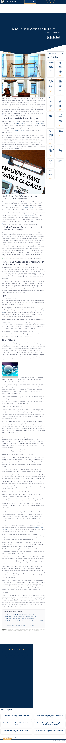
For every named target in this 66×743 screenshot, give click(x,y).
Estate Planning (11, 1)
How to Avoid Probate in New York (50, 117)
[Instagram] (53, 2)
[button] (6, 7)
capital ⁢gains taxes (19, 130)
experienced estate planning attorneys (28, 215)
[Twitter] (49, 2)
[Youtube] (50, 2)
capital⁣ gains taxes (27, 207)
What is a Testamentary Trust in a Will (52, 149)
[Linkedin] (52, 2)
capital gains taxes (39, 123)
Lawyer (12, 2)
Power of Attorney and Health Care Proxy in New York (20, 616)
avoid (32, 123)
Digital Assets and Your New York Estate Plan (18, 623)
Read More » (50, 74)
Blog (45, 32)
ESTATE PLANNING (6, 52)
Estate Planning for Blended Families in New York (19, 618)
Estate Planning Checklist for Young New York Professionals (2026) (24, 621)
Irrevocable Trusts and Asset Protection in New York (20, 614)
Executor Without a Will (60, 162)
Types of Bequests (51, 162)
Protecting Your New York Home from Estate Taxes (19, 625)
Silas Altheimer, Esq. (61, 131)
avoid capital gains (21, 123)
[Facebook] (47, 2)
